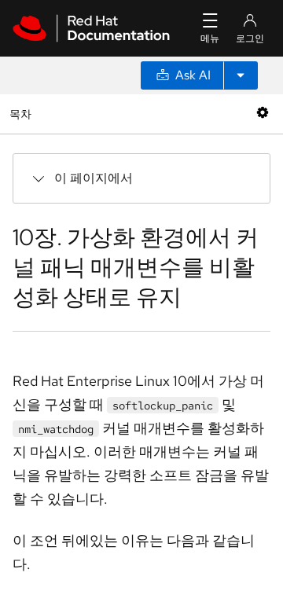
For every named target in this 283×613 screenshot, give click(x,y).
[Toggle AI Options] (240, 75)
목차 (22, 113)
